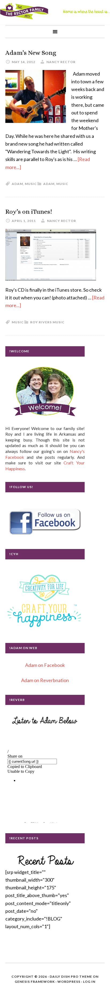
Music (62, 184)
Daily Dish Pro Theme (71, 977)
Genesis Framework (35, 982)
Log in (89, 982)
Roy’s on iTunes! (28, 211)
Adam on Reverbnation (45, 680)
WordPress (68, 982)
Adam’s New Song (30, 52)
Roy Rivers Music (47, 322)
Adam (48, 184)
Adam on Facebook (45, 665)
